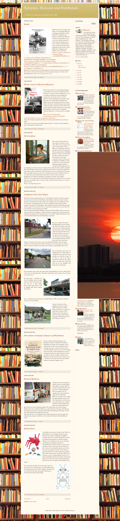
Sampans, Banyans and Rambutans (51, 7)
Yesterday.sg (80, 333)
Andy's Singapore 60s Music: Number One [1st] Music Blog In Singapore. (89, 125)
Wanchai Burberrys (31, 379)
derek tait (87, 30)
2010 (78, 81)
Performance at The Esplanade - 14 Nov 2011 (88, 311)
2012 (78, 77)
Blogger (72, 510)
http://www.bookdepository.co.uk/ (43, 73)
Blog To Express (81, 93)
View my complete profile (82, 57)
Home (47, 499)
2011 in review (80, 325)
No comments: (41, 77)
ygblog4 (79, 337)
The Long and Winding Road (84, 151)
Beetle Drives (29, 428)
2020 (78, 70)
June (80, 65)
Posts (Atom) (33, 501)
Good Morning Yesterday (83, 107)
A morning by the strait (82, 300)
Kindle (26, 24)
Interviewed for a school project (87, 109)
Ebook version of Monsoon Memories (39, 84)
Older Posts (67, 499)
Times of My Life (81, 324)
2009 (78, 84)
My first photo (29, 136)
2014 (78, 73)
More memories (82, 67)
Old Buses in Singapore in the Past (89, 95)
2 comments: (41, 371)
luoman (62, 510)
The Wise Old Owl (81, 308)
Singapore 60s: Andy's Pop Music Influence (85, 121)
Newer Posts (27, 499)
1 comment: (40, 421)
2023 (78, 63)
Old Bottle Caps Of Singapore (88, 139)
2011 (78, 79)
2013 (78, 75)
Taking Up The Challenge (83, 137)
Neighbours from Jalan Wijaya (36, 194)
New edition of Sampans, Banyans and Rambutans (44, 335)
